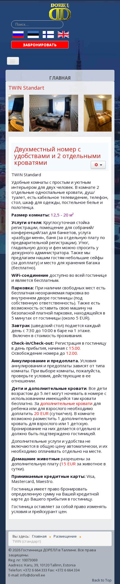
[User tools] (98, 165)
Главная (60, 78)
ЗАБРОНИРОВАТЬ (40, 44)
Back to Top (102, 580)
